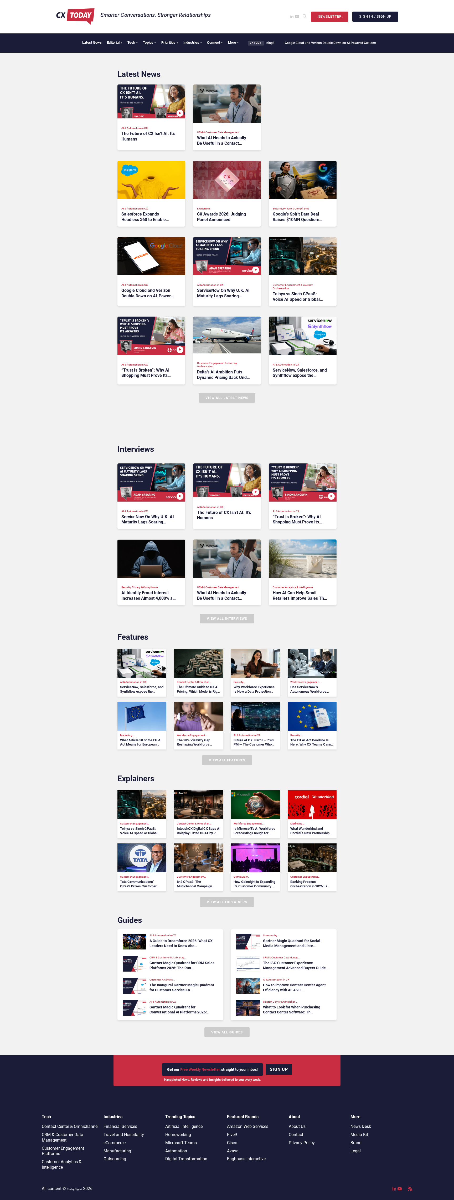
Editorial (114, 42)
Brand (356, 1142)
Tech (132, 42)
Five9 (232, 1134)
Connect (215, 42)
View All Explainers (227, 902)
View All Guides (227, 1032)
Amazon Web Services (247, 1126)
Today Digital (74, 1189)
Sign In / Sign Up (375, 16)
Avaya (233, 1150)
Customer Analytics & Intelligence (61, 1164)
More (233, 42)
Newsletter (330, 16)
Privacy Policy (302, 1142)
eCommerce (115, 1142)
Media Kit (359, 1134)
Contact (296, 1134)
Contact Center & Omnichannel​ (70, 1126)
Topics (149, 42)
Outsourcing (115, 1158)
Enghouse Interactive (246, 1158)
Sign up (279, 1069)
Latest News (92, 42)
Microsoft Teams (181, 1142)
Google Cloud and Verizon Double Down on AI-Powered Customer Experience (306, 43)
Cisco (232, 1142)
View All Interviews (227, 619)
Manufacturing (117, 1150)
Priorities (169, 42)
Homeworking (178, 1134)
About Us (297, 1126)
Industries (192, 42)
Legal (355, 1150)
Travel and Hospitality (124, 1134)
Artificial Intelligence (184, 1126)
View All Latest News (227, 398)
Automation (176, 1150)
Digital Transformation (186, 1158)
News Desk (360, 1126)
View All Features (227, 760)
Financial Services (120, 1126)
